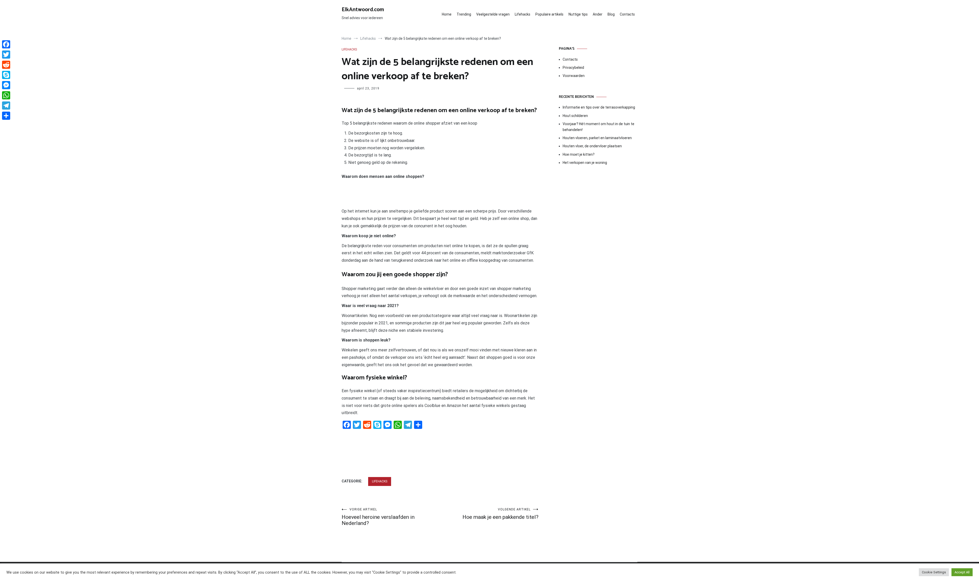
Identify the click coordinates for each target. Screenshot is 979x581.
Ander (597, 14)
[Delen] (6, 116)
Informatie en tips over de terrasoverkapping (599, 107)
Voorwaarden (574, 76)
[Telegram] (6, 105)
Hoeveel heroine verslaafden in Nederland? (378, 517)
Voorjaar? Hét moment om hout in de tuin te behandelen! (598, 126)
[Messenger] (6, 85)
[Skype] (6, 75)
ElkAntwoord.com (363, 9)
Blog (611, 14)
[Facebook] (6, 44)
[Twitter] (6, 54)
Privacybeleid (573, 67)
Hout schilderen (575, 116)
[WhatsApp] (6, 95)
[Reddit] (6, 65)
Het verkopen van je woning (585, 163)
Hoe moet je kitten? (579, 154)
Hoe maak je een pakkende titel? (500, 514)
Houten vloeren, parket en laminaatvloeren (597, 138)
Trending (464, 14)
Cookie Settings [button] (934, 572)
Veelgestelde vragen (493, 14)
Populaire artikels (549, 14)
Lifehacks (522, 14)
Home (447, 14)
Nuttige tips (578, 14)
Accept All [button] (962, 572)
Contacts (627, 14)
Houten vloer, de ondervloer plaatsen (592, 146)
